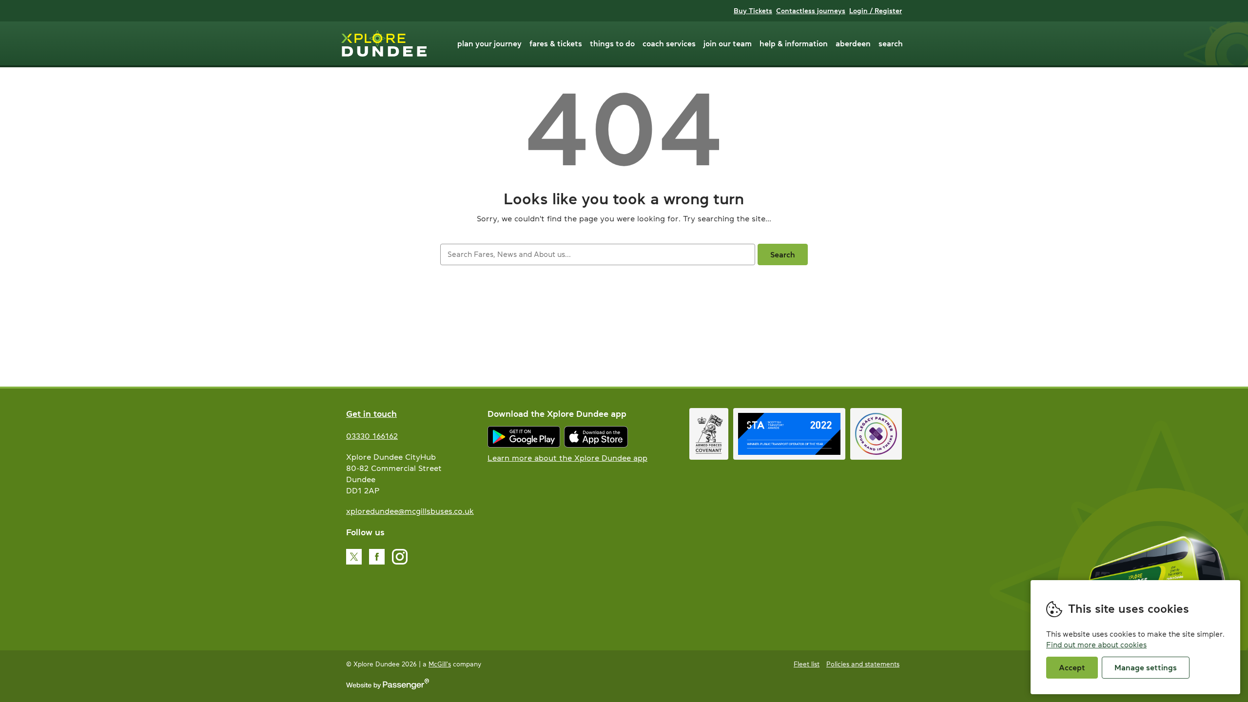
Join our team (727, 43)
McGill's (440, 664)
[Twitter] (354, 557)
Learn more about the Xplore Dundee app (567, 458)
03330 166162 (372, 436)
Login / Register (875, 10)
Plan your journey (489, 43)
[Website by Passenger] (387, 687)
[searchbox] (597, 255)
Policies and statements (862, 664)
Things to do (612, 43)
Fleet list (806, 664)
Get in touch (371, 414)
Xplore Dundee (384, 43)
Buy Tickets (753, 10)
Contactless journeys (810, 10)
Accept (1072, 667)
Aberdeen (853, 43)
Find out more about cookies (1096, 644)
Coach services (669, 43)
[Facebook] (377, 557)
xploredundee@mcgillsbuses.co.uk (410, 511)
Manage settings (1145, 667)
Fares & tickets (555, 43)
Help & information (794, 43)
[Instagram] (400, 557)
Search (890, 43)
